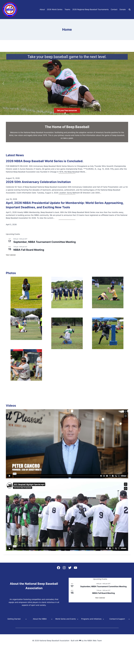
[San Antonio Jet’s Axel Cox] (67, 333)
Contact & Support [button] (117, 619)
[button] (3, 83)
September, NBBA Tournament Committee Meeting (44, 241)
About (42, 9)
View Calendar (11, 255)
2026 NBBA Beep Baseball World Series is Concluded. (44, 161)
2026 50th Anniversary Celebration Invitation (38, 182)
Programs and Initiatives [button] (91, 619)
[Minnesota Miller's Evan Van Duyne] (108, 292)
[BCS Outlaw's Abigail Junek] (26, 365)
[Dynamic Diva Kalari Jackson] (26, 292)
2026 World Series (54, 9)
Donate (123, 9)
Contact (114, 9)
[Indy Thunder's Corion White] (108, 333)
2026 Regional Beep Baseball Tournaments (90, 9)
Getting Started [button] (14, 619)
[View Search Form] (129, 9)
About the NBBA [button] (40, 619)
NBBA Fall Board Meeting (28, 249)
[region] (67, 83)
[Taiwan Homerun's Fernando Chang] (26, 324)
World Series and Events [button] (65, 619)
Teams (67, 9)
